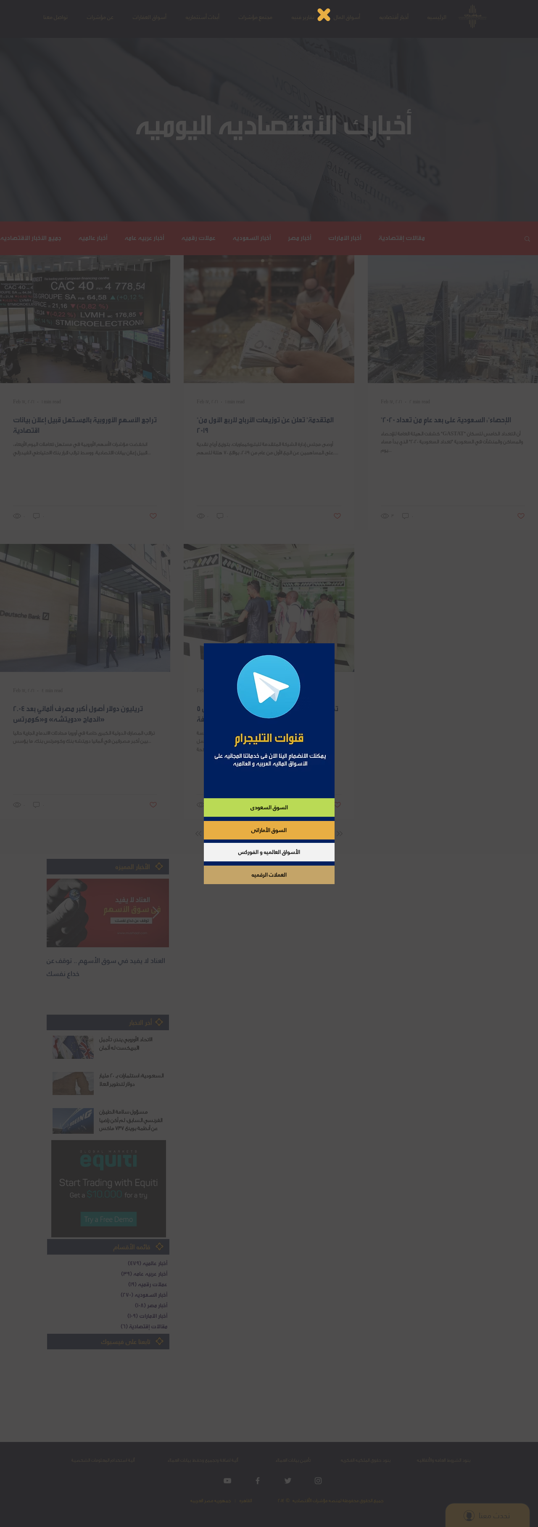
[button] (324, 14)
